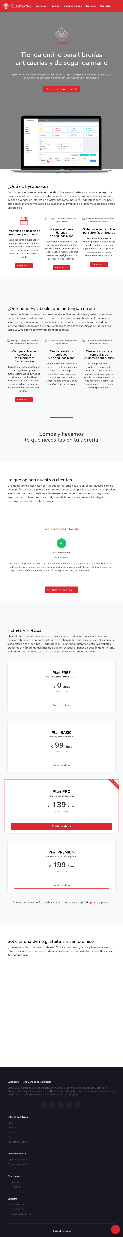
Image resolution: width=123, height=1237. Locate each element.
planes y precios (100, 902)
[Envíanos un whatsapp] (61, 1105)
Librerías (41, 6)
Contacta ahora (61, 705)
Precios (55, 6)
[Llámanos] (77, 1105)
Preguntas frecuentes (19, 1164)
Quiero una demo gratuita (61, 89)
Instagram (15, 1182)
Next (120, 562)
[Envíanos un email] (69, 1105)
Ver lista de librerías (59, 590)
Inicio (10, 1122)
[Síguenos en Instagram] (44, 1105)
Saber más (22, 265)
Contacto (105, 6)
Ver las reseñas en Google (62, 529)
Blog (10, 1137)
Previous (3, 562)
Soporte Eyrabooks (17, 1159)
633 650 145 (17, 1204)
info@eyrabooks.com (21, 1214)
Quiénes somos (73, 6)
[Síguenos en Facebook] (52, 1105)
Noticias (91, 6)
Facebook (15, 1186)
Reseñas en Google (18, 1141)
